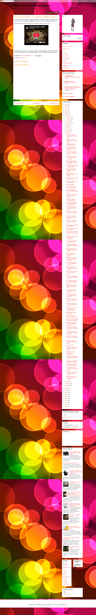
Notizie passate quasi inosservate (71, 313)
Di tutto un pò (22, 57)
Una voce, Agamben (70, 96)
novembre (68, 118)
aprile (67, 133)
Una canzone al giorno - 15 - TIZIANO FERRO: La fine (72, 282)
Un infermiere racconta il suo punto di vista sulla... (71, 273)
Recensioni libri (66, 58)
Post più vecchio (54, 103)
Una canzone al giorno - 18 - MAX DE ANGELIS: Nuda (72, 245)
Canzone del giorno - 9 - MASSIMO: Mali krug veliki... (71, 342)
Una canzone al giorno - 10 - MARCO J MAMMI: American (72, 333)
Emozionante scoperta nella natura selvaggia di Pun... (71, 328)
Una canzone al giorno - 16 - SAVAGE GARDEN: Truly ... (72, 277)
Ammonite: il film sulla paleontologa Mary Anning (71, 170)
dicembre (68, 116)
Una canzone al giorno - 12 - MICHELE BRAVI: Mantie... (71, 304)
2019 (66, 390)
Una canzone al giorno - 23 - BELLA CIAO (71, 187)
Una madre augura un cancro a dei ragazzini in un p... (71, 300)
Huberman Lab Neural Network (72, 86)
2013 (66, 402)
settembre (68, 122)
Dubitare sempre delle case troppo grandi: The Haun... (71, 259)
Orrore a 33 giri (68, 93)
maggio (68, 131)
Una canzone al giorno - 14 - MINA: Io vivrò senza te (71, 291)
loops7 (56, 604)
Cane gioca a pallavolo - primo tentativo (71, 182)
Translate (75, 427)
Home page (36, 103)
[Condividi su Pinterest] (40, 55)
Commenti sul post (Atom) (38, 107)
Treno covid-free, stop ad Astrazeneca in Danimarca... (72, 237)
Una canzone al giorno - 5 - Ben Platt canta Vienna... (72, 378)
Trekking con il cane (68, 63)
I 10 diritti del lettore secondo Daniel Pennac (72, 316)
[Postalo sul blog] (36, 55)
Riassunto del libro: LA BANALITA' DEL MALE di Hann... (71, 250)
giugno (68, 129)
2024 (66, 108)
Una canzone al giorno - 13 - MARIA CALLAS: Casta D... (71, 295)
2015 (66, 398)
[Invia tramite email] (35, 55)
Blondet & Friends (69, 81)
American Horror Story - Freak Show (75, 482)
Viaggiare (65, 65)
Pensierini (65, 55)
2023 (66, 110)
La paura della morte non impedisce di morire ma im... (72, 233)
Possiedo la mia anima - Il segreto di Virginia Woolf (72, 348)
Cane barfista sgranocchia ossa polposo (72, 226)
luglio (67, 127)
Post (66, 415)
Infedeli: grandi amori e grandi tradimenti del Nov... (71, 286)
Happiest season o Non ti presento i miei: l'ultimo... (72, 175)
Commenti (67, 417)
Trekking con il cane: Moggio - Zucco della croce (71, 141)
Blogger (65, 604)
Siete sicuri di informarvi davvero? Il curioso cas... (71, 222)
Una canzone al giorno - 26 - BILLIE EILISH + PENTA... (71, 148)
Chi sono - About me (68, 46)
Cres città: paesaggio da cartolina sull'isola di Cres (71, 153)
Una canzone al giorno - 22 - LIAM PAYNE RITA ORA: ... (72, 191)
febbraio (68, 383)
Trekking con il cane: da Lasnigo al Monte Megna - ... (71, 196)
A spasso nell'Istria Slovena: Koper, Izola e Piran (74, 528)
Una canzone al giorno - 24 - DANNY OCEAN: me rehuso (71, 162)
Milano (64, 574)
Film (64, 51)
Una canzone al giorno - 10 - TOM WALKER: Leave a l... (71, 324)
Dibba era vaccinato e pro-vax (71, 82)
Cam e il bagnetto (70, 184)
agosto (68, 124)
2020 (66, 388)
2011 (66, 406)
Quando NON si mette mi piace (70, 463)
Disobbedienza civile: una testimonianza (72, 229)
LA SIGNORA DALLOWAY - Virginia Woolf (72, 166)
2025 (66, 106)
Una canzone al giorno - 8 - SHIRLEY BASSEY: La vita (72, 357)
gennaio (68, 385)
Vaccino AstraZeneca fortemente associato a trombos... (72, 268)
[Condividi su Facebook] (39, 55)
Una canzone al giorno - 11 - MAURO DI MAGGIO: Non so (71, 309)
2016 (66, 396)
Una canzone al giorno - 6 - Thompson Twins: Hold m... (72, 373)
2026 (66, 104)
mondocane (66, 67)
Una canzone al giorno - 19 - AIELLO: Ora (71, 241)
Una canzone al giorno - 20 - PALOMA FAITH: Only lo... (71, 208)
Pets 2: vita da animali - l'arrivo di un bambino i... (71, 213)
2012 (66, 404)
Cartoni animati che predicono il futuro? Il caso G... (71, 217)
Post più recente (18, 103)
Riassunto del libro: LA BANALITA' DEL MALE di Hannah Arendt (75, 505)
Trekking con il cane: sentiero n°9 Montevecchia (71, 353)
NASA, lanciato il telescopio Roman (72, 77)
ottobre (68, 120)
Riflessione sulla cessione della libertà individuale (72, 319)
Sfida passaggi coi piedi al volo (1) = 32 (72, 178)
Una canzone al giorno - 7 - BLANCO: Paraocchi (72, 365)
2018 (66, 392)
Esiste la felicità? (70, 345)
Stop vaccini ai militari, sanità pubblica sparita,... (71, 254)
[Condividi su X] (38, 55)
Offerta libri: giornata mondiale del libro (71, 199)
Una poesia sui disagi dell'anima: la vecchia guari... (71, 136)
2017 (66, 394)
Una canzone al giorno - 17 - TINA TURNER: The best (71, 263)
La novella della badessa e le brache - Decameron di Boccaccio (75, 472)
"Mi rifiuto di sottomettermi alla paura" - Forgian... (72, 361)
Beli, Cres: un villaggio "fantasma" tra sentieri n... (71, 337)
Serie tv (65, 60)
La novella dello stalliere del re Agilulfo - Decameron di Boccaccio (75, 493)
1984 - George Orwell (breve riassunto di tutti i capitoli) (75, 453)
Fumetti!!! (65, 53)
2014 (66, 400)
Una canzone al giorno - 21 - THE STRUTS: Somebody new (71, 203)
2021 (66, 115)
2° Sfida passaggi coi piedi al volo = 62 (71, 144)
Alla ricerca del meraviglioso (31, 5)
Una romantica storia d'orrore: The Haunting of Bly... (72, 369)
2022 (66, 112)
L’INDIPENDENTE (69, 76)
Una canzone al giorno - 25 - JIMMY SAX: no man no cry (71, 158)
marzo (67, 381)
